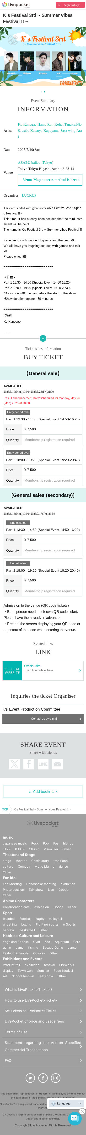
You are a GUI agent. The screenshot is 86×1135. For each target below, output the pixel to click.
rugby (40, 919)
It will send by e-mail (57, 764)
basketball (27, 930)
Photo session (13, 889)
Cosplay (39, 953)
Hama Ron (46, 124)
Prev (7, 58)
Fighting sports (47, 924)
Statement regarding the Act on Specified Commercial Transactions (43, 1046)
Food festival (63, 970)
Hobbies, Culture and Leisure (28, 935)
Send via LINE (43, 764)
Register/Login (72, 5)
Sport (7, 913)
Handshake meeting (41, 884)
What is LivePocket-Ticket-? (28, 989)
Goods (63, 889)
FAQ (8, 1060)
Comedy (24, 866)
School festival (23, 976)
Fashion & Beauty (16, 953)
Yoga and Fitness (16, 942)
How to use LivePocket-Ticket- (31, 1000)
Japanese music (15, 843)
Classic (34, 849)
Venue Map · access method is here (50, 180)
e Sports (69, 924)
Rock (34, 843)
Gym (36, 942)
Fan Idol (9, 877)
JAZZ (7, 849)
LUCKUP (29, 195)
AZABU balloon (30, 162)
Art (5, 976)
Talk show (36, 889)
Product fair (11, 965)
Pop (46, 843)
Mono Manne (44, 866)
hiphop (68, 843)
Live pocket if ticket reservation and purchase (16, 5)
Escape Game (53, 947)
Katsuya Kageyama (44, 130)
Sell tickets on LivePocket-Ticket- (31, 1011)
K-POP (19, 849)
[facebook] (43, 1078)
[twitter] (30, 1078)
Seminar (43, 970)
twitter (14, 764)
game (20, 947)
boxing (26, 924)
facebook (28, 764)
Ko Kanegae (27, 124)
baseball (9, 919)
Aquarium (62, 942)
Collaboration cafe (16, 907)
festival (49, 965)
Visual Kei (51, 849)
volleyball (56, 919)
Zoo (47, 942)
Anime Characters (18, 901)
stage (7, 861)
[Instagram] (55, 1078)
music (8, 837)
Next (79, 58)
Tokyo (47, 162)
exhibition (68, 884)
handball (9, 930)
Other (66, 849)
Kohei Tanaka (64, 124)
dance (63, 866)
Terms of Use (16, 1032)
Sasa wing (67, 130)
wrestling (10, 924)
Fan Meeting (12, 884)
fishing (33, 947)
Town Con (25, 970)
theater (21, 861)
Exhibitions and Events (22, 959)
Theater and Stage (19, 854)
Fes (56, 843)
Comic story (40, 861)
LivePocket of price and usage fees (34, 1021)
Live (51, 889)
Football (25, 919)
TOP (5, 809)
